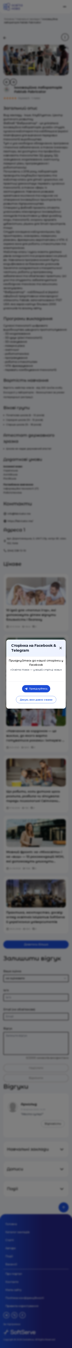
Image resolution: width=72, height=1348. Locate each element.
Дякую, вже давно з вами (36, 699)
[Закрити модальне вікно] (60, 647)
